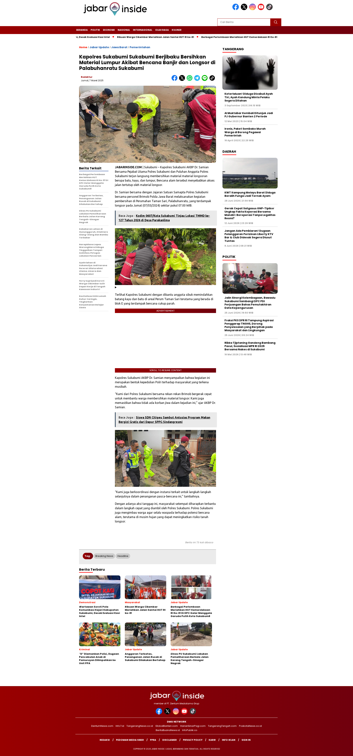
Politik (95, 29)
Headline (122, 556)
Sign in (246, 739)
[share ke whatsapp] (190, 80)
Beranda (82, 29)
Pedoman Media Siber (130, 739)
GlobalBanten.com (166, 726)
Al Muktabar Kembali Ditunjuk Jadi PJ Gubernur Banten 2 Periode (248, 114)
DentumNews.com (102, 726)
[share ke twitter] (183, 80)
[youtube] (261, 9)
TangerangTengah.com (222, 726)
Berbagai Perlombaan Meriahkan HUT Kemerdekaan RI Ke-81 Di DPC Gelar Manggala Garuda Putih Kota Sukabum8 (248, 37)
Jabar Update (99, 47)
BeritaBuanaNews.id (168, 730)
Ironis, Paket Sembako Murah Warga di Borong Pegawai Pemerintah (245, 132)
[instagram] (253, 9)
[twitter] (245, 9)
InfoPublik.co (189, 730)
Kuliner (176, 29)
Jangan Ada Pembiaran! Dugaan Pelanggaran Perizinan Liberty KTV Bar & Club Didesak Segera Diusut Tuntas (248, 236)
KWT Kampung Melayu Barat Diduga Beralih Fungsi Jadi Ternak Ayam (249, 194)
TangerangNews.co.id (139, 726)
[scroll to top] (339, 750)
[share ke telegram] (198, 80)
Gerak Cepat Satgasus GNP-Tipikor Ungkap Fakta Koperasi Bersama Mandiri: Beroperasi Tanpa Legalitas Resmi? (249, 213)
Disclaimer (169, 739)
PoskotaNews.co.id (250, 726)
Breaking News (104, 556)
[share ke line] (205, 80)
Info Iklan (228, 739)
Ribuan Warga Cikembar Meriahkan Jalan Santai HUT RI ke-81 (130, 37)
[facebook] (236, 9)
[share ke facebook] (175, 80)
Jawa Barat (119, 47)
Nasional (124, 29)
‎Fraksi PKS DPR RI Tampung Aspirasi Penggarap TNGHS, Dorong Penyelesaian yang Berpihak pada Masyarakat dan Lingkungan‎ (249, 325)
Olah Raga (162, 29)
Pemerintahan (140, 47)
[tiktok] (270, 9)
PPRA (153, 739)
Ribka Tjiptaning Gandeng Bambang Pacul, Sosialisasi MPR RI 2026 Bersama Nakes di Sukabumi (249, 346)
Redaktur (86, 77)
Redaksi (105, 739)
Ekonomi (109, 29)
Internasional (142, 29)
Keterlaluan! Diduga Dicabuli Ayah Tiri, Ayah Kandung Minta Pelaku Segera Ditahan (248, 97)
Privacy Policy (192, 739)
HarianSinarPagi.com (193, 726)
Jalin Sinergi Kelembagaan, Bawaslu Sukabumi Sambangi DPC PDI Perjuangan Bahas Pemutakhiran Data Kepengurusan (249, 303)
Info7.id (120, 726)
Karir (212, 739)
